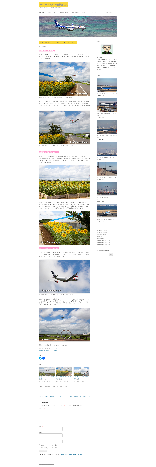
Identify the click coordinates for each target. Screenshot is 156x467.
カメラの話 (84, 12)
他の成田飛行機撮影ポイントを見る (48, 351)
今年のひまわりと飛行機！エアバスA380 (50, 396)
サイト (40, 439)
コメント (42, 408)
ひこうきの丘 (58, 349)
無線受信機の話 (75, 12)
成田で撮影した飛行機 (50, 386)
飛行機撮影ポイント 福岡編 (103, 244)
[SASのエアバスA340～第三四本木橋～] (47, 371)
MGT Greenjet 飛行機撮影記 (54, 4)
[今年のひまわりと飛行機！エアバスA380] (64, 371)
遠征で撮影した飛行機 (102, 234)
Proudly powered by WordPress (46, 464)
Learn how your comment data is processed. (71, 454)
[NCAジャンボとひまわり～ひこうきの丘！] (81, 371)
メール (41, 432)
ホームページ (42, 12)
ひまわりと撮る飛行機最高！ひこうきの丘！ (78, 396)
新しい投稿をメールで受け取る (49, 448)
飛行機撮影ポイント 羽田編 (103, 242)
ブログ (100, 12)
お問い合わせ (108, 12)
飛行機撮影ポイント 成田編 (103, 240)
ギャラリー (93, 12)
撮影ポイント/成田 (52, 12)
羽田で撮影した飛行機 (102, 232)
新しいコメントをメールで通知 (49, 445)
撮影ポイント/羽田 (64, 12)
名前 (41, 426)
